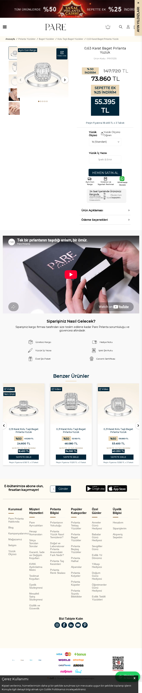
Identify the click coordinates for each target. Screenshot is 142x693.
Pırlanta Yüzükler (27, 39)
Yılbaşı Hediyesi (97, 565)
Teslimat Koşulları (34, 577)
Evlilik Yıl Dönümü (97, 557)
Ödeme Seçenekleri (94, 219)
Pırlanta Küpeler (75, 583)
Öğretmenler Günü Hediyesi (99, 587)
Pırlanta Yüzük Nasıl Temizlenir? (57, 534)
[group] (42, 72)
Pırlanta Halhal (75, 559)
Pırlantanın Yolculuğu (56, 524)
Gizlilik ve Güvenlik (34, 607)
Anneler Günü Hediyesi (97, 525)
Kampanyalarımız (16, 533)
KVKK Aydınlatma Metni (35, 566)
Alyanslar (76, 566)
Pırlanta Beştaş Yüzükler (76, 549)
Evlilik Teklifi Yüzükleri (99, 598)
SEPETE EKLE (23, 456)
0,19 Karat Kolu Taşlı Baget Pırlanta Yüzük (23, 430)
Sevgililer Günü (97, 548)
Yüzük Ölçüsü (12, 553)
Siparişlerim (119, 528)
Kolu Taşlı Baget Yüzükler (70, 39)
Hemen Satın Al (105, 173)
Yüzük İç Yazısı (98, 152)
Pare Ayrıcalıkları (36, 524)
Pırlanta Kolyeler (75, 574)
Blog (10, 527)
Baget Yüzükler (46, 39)
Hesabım (118, 522)
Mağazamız (15, 539)
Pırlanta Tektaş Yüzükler (76, 525)
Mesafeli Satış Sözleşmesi (36, 596)
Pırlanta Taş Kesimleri (57, 562)
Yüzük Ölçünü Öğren (112, 134)
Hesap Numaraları (35, 533)
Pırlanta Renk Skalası (57, 571)
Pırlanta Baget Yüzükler (76, 537)
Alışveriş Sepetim (118, 536)
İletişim (12, 545)
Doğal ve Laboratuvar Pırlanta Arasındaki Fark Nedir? (57, 549)
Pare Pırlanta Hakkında (16, 520)
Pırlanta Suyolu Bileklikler (76, 593)
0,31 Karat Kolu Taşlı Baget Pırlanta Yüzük (71, 430)
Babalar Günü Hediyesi (97, 537)
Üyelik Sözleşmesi (36, 586)
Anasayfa (10, 39)
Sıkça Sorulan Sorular (33, 543)
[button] (38, 101)
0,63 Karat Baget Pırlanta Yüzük (103, 39)
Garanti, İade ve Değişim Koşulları (37, 555)
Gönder (63, 488)
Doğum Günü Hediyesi (97, 575)
